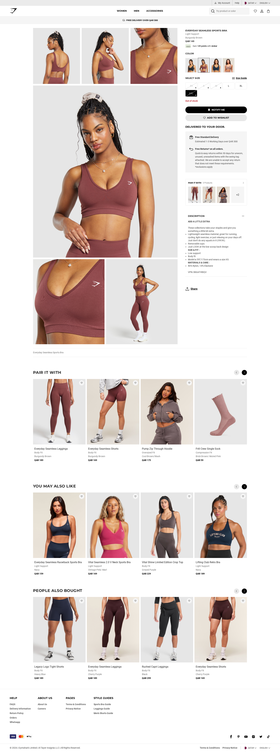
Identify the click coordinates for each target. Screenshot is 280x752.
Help (237, 3)
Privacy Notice (229, 748)
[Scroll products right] (244, 372)
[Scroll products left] (236, 372)
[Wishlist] (255, 11)
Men (136, 10)
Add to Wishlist (218, 117)
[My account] (262, 11)
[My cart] (268, 11)
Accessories (154, 10)
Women (122, 10)
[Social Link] (231, 737)
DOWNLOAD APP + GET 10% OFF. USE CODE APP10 (142, 20)
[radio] (191, 65)
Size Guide (241, 78)
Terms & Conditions (210, 748)
